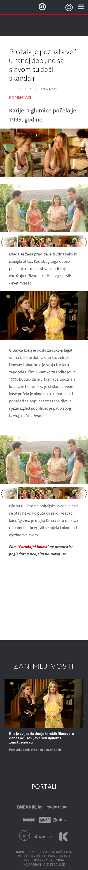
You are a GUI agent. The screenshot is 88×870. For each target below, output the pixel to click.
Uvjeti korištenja (56, 852)
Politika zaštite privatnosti (44, 856)
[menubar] (69, 7)
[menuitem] (69, 7)
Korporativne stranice (44, 865)
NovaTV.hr (45, 7)
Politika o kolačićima (44, 860)
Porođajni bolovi (33, 546)
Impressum (25, 852)
